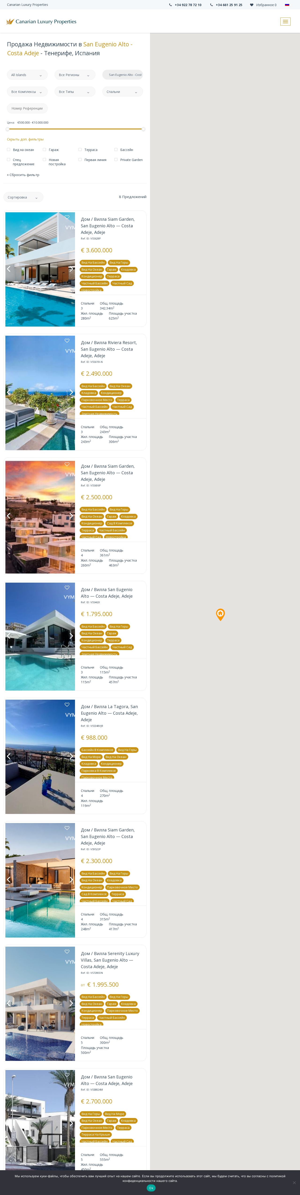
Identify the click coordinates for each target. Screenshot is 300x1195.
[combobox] (27, 75)
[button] (220, 615)
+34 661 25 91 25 (228, 5)
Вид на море (91, 757)
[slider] (7, 129)
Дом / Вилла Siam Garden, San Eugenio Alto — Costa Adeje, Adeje (108, 225)
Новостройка (91, 290)
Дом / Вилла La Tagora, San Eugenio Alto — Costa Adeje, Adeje (109, 713)
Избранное (266, 5)
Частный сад (122, 283)
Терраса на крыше (96, 1134)
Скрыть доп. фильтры (25, 139)
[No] (294, 1182)
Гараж (111, 269)
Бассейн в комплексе (97, 750)
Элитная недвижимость (99, 414)
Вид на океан (92, 269)
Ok (151, 1188)
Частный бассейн (95, 283)
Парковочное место (97, 400)
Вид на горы (119, 262)
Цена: (11, 122)
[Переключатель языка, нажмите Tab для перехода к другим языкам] (288, 4)
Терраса (113, 276)
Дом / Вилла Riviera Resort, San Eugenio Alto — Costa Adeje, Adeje (109, 349)
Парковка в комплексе (99, 770)
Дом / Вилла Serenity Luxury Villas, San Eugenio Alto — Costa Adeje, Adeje (110, 960)
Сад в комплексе (119, 523)
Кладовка (128, 269)
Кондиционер (92, 276)
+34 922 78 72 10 (187, 5)
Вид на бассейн (93, 262)
